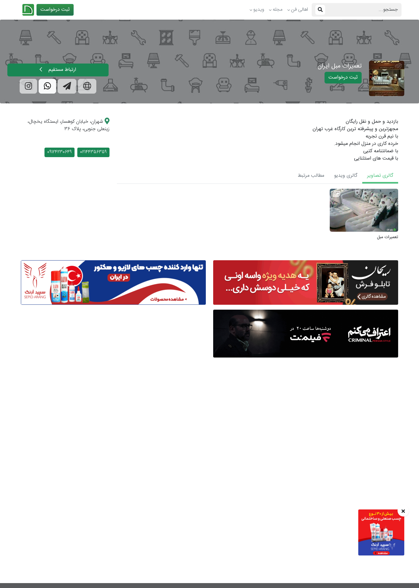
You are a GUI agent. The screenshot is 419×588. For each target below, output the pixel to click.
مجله (278, 10)
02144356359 (93, 152)
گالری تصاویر (380, 176)
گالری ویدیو (345, 176)
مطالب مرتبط (311, 176)
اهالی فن (299, 10)
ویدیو (258, 10)
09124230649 (59, 152)
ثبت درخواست (55, 10)
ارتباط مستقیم (61, 70)
